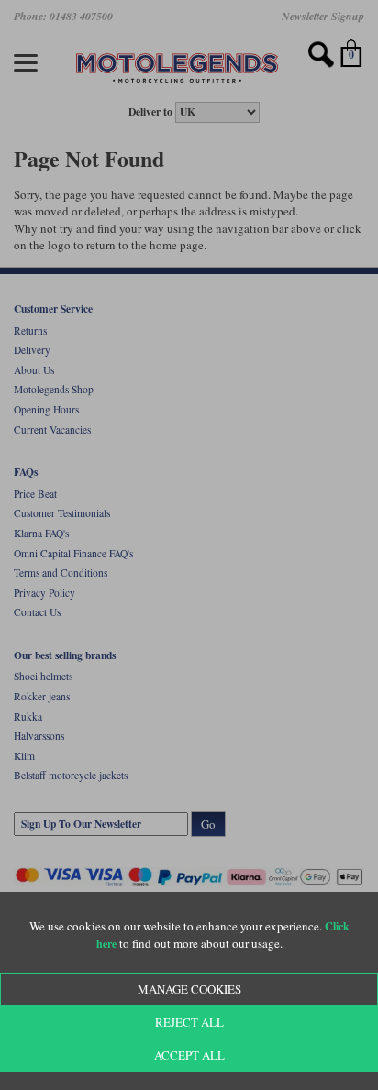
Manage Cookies (189, 989)
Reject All (189, 1022)
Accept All (189, 1055)
